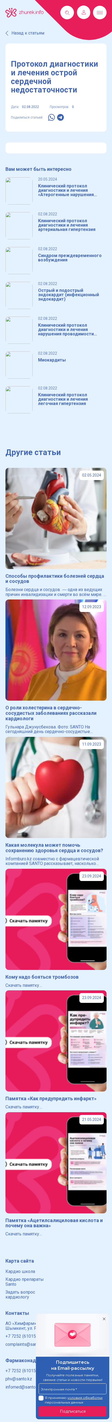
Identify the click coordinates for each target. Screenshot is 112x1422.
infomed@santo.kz (23, 1387)
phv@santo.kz (18, 1378)
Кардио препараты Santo (24, 1282)
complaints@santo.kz (25, 1344)
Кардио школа (20, 1271)
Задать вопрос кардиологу (20, 1295)
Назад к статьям (27, 33)
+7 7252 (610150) (22, 1370)
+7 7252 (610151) (22, 1336)
